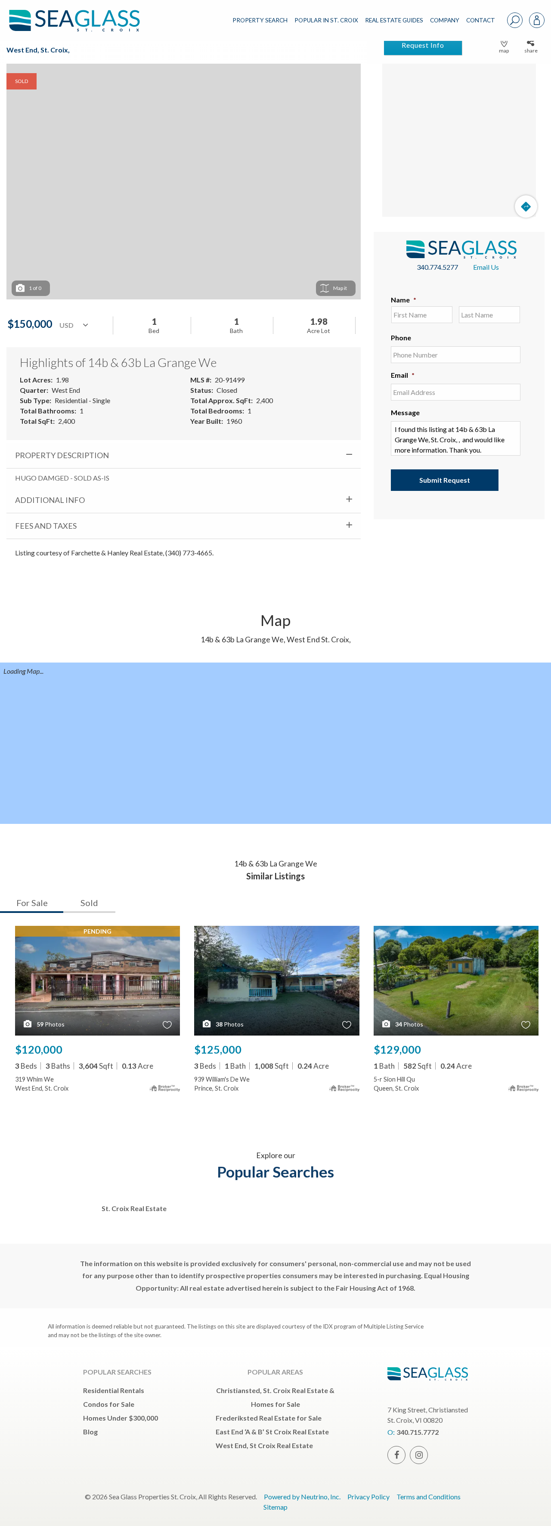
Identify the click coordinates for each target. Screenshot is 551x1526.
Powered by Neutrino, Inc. (302, 1496)
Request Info (423, 45)
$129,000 (397, 1049)
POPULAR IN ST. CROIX (326, 20)
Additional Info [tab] (50, 500)
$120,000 (38, 1049)
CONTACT (480, 20)
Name (403, 300)
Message (405, 412)
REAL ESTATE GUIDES (394, 20)
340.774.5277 (437, 267)
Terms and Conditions (428, 1496)
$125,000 (217, 1049)
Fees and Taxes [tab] (46, 525)
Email (403, 375)
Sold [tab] (89, 902)
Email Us (486, 267)
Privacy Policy (368, 1496)
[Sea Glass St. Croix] (80, 13)
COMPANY (444, 20)
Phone (401, 337)
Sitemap (275, 1507)
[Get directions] (526, 206)
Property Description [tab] (62, 455)
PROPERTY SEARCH (260, 20)
